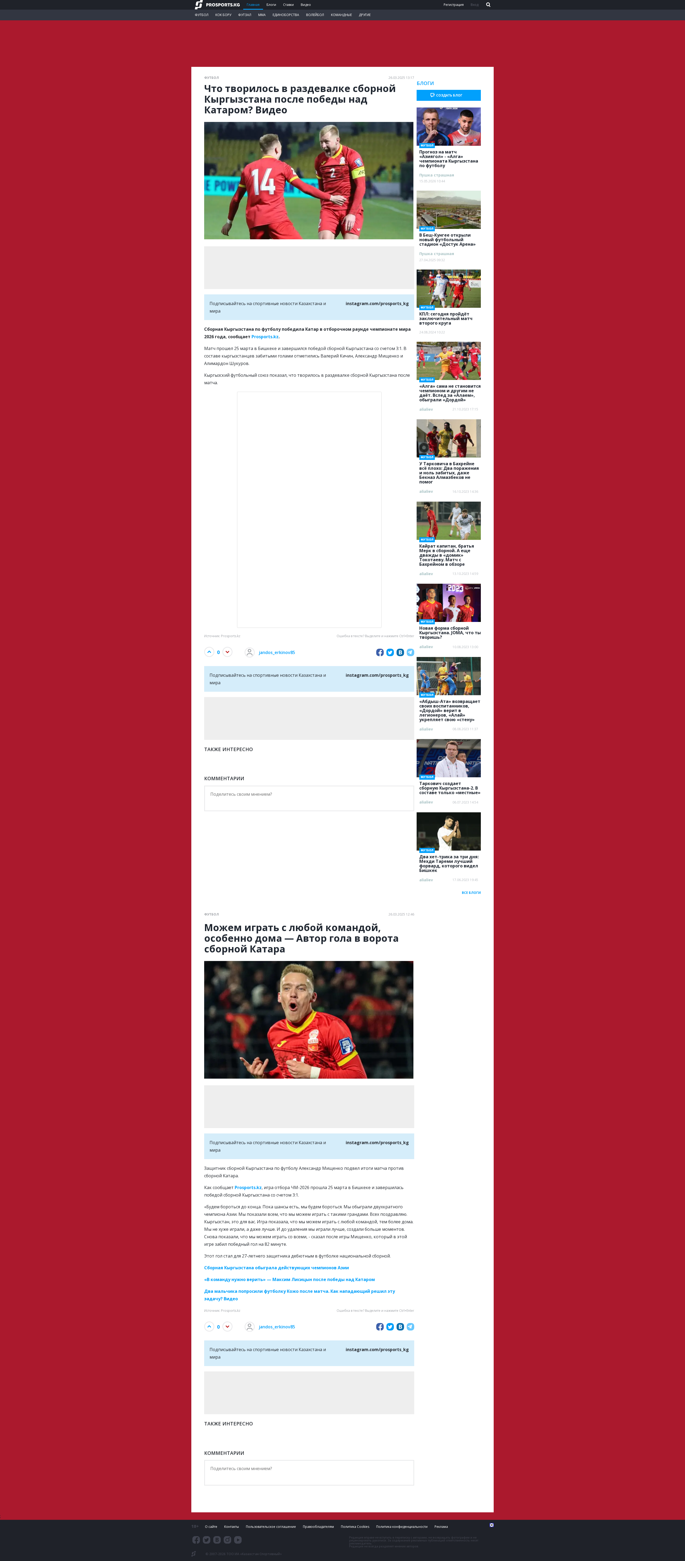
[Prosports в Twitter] (206, 1540)
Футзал (244, 15)
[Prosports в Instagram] (227, 1540)
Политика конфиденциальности (402, 1526)
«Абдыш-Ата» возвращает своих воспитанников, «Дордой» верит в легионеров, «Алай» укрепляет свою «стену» (449, 708)
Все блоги (471, 892)
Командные (341, 15)
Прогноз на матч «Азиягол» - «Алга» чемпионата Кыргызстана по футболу (448, 157)
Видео (306, 4)
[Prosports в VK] (217, 1540)
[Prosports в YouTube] (238, 1540)
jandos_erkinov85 (277, 652)
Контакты (231, 1526)
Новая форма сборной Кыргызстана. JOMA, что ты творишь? (450, 631)
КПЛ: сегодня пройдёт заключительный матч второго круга (446, 317)
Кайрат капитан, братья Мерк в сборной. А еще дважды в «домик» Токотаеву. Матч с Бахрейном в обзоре (446, 553)
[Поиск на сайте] (488, 5)
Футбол (201, 15)
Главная (253, 4)
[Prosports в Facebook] (196, 1540)
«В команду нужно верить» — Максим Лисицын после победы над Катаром (289, 1279)
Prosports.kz (265, 337)
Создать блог (449, 95)
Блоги (271, 4)
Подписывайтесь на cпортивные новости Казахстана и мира (309, 307)
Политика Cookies (355, 1526)
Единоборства (286, 15)
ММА (262, 15)
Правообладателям (318, 1526)
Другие (365, 15)
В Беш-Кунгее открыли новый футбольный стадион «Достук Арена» (447, 238)
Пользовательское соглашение (271, 1526)
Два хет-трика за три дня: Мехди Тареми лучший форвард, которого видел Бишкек (449, 862)
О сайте (211, 1526)
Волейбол (315, 15)
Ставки (288, 4)
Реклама (441, 1526)
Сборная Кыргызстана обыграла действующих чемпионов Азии (276, 1268)
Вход (474, 4)
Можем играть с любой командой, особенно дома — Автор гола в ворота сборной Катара (301, 938)
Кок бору (223, 15)
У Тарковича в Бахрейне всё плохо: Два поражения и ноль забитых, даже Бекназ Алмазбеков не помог (449, 471)
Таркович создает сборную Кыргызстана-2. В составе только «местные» (450, 786)
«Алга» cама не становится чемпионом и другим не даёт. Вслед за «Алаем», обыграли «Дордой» (450, 391)
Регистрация (454, 4)
